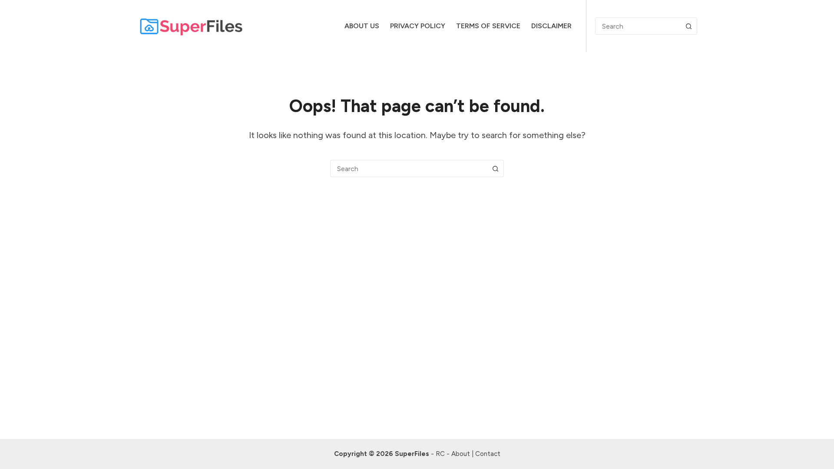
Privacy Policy (417, 26)
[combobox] (409, 168)
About (460, 454)
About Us (361, 26)
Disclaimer (551, 26)
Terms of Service (488, 26)
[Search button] (688, 26)
